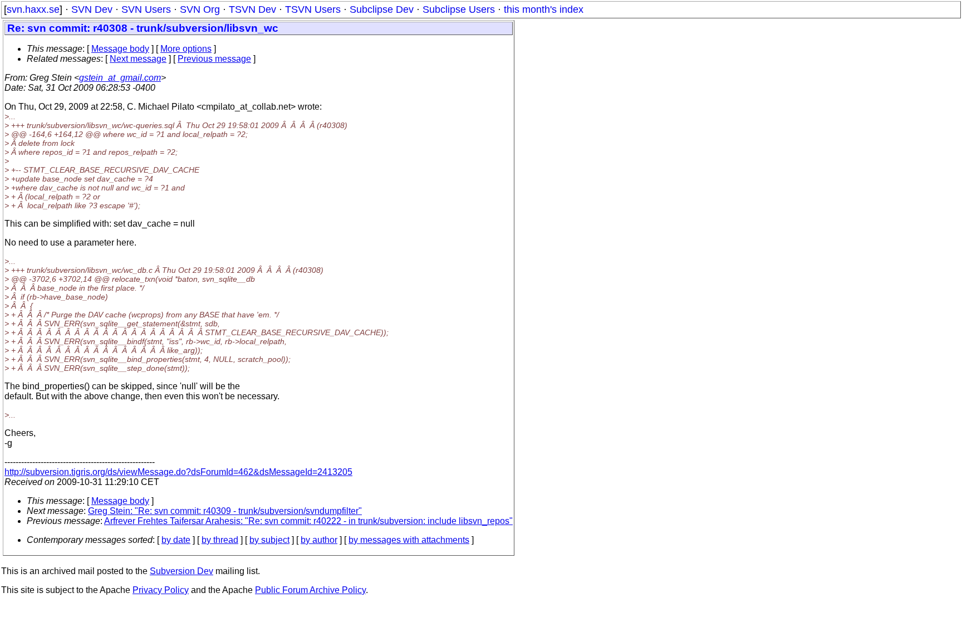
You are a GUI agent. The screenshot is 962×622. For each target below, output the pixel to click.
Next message (138, 58)
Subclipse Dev (382, 9)
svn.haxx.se (33, 9)
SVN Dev (91, 9)
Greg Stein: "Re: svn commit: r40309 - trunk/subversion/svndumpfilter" (225, 511)
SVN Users (146, 9)
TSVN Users (313, 9)
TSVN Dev (252, 9)
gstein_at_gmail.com (120, 77)
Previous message (214, 58)
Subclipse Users (459, 9)
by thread (220, 540)
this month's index (543, 9)
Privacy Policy (160, 590)
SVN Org (200, 9)
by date (175, 540)
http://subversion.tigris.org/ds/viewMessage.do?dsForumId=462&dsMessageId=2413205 (178, 472)
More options (186, 48)
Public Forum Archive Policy (310, 590)
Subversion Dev (181, 571)
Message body (120, 48)
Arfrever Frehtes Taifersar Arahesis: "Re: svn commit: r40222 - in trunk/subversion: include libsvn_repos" (308, 521)
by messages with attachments (409, 540)
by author (319, 540)
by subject (269, 540)
